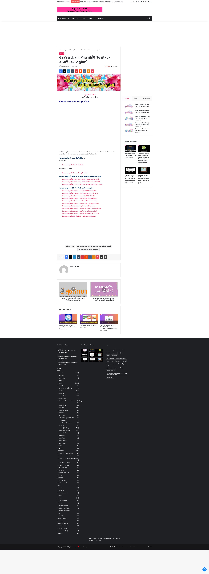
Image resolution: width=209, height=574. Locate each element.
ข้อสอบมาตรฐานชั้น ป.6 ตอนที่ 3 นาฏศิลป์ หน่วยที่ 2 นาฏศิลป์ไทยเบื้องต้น (81, 208)
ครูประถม (66, 50)
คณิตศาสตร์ (62, 393)
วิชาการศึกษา (62, 415)
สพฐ (113, 361)
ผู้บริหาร (74, 18)
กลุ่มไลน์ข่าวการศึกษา (90, 95)
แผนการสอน (62, 443)
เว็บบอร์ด (100, 18)
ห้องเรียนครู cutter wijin (63, 508)
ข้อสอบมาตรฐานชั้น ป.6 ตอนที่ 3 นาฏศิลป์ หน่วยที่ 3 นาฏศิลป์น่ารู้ (79, 211)
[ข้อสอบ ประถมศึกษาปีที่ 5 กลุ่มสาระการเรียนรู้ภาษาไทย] (129, 130)
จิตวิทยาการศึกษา (65, 430)
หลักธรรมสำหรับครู (62, 500)
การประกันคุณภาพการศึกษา (67, 418)
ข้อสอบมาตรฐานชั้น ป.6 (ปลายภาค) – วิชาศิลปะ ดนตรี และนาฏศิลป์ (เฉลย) (82, 184)
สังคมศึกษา (62, 438)
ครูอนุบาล (60, 448)
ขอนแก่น (108, 352)
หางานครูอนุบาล (63, 467)
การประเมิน (63, 420)
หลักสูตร (60, 503)
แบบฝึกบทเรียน (63, 440)
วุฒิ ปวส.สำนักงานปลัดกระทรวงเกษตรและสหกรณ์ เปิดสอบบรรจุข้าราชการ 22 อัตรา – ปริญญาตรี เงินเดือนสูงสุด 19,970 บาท (143, 158)
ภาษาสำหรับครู (64, 433)
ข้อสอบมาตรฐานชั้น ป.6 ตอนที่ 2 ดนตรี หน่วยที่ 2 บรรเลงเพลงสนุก (79, 201)
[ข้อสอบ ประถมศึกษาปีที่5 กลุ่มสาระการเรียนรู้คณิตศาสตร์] (129, 112)
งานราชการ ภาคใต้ (64, 465)
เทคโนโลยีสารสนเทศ (63, 523)
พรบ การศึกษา (62, 405)
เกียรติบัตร (61, 515)
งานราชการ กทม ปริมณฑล (66, 453)
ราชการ (108, 361)
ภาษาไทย (61, 412)
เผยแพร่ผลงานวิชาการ (63, 526)
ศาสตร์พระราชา (62, 480)
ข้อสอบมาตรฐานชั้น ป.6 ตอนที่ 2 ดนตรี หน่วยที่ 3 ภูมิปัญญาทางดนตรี (80, 203)
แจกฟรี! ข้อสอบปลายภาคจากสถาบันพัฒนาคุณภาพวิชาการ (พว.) (68, 326)
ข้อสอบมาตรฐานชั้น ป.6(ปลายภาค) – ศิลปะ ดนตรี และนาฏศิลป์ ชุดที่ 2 (81, 182)
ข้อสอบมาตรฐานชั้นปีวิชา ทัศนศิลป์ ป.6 (72, 165)
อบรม (59, 513)
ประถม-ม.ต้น (62, 398)
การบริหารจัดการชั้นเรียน (65, 388)
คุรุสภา (108, 355)
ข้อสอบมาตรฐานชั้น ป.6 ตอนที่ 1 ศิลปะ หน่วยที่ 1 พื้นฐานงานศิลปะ (79, 191)
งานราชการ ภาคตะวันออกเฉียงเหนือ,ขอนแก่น (116, 358)
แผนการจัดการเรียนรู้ (63, 531)
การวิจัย (62, 425)
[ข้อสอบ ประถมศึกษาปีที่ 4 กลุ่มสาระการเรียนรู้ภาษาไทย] (129, 118)
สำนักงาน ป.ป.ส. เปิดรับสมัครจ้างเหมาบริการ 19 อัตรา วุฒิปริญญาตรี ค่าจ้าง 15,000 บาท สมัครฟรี (103, 1)
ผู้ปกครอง (60, 475)
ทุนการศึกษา (62, 378)
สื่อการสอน (82, 18)
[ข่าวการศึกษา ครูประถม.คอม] (79, 9)
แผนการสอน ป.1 (110, 377)
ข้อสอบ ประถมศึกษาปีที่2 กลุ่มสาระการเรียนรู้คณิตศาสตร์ (142, 105)
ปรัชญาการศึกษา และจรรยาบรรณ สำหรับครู (70, 401)
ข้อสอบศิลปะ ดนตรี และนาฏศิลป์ (89, 250)
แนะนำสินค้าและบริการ (63, 528)
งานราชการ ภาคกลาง (64, 455)
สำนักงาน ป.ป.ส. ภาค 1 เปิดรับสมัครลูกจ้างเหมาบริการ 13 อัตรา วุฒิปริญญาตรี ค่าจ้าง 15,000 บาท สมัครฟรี (130, 178)
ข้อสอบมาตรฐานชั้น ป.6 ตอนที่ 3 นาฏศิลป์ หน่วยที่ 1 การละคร (78, 206)
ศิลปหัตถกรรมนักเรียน (63, 482)
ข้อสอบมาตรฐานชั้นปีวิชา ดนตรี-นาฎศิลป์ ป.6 (74, 173)
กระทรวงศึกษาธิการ (120, 350)
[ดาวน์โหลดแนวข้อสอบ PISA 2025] (89, 319)
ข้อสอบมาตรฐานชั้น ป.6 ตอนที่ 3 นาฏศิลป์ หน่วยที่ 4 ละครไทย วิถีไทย (80, 213)
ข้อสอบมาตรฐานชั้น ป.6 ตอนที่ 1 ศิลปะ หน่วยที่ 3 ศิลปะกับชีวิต (78, 196)
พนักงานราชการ (63, 493)
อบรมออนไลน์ (110, 367)
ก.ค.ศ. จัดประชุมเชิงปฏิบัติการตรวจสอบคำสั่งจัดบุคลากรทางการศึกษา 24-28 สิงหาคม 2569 (143, 178)
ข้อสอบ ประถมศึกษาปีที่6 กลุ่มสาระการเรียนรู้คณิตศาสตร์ (94, 246)
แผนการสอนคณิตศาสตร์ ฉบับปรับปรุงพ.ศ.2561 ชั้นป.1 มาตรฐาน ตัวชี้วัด (117, 374)
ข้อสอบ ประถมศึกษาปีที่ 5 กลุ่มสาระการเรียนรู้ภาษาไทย (142, 130)
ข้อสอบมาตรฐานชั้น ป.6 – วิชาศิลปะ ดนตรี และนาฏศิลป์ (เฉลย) (79, 216)
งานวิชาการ (61, 470)
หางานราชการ (91, 18)
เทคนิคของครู (61, 520)
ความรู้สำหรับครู (64, 428)
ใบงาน (60, 445)
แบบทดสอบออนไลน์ (111, 370)
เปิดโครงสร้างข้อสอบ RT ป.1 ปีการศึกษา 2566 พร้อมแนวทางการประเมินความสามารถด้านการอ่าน (108, 327)
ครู (68, 18)
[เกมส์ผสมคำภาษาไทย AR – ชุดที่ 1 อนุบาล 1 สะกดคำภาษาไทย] (84, 351)
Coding (61, 385)
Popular (127, 98)
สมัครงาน (118, 361)
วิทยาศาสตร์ (62, 435)
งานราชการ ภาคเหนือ (64, 462)
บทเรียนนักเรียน (63, 395)
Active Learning (110, 350)
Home (62, 50)
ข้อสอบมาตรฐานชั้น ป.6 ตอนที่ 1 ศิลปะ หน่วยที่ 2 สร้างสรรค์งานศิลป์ (80, 193)
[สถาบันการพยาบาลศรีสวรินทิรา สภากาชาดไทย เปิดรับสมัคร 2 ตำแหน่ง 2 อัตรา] (92, 355)
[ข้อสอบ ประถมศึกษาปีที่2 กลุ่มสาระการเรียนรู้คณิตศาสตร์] (129, 106)
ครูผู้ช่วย (61, 488)
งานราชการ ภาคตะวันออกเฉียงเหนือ (68, 458)
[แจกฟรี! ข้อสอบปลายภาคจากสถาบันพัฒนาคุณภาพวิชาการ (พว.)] (68, 319)
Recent (136, 98)
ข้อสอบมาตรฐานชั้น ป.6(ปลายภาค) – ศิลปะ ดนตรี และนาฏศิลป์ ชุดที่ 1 (81, 179)
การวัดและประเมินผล (66, 423)
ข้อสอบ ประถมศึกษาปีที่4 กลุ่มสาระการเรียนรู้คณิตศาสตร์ (142, 123)
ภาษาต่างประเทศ (63, 410)
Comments (146, 98)
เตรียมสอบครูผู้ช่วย (62, 518)
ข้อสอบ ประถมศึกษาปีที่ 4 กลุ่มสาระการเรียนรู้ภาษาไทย (142, 117)
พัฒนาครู (61, 407)
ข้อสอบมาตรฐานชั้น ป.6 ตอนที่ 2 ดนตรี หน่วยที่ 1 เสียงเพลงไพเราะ (79, 198)
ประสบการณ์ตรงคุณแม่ (63, 472)
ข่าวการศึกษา (61, 18)
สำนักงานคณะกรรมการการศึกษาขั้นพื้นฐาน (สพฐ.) (116, 364)
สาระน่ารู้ (61, 380)
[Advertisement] (104, 32)
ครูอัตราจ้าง (62, 490)
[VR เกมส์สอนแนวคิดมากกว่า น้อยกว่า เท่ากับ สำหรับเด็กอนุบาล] (130, 148)
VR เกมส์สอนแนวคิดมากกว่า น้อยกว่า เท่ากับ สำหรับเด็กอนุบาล (130, 155)
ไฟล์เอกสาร (60, 533)
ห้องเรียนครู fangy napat (64, 510)
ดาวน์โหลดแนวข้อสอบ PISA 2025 (88, 325)
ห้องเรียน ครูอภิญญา (63, 505)
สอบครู (59, 485)
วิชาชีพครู (60, 477)
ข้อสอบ (71, 50)
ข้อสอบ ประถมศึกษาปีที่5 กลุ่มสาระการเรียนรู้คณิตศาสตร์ (142, 111)
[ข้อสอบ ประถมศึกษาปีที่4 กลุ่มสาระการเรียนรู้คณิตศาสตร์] (129, 124)
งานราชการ (61, 450)
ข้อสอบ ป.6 (70, 246)
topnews (61, 375)
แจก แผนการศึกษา (119, 367)
